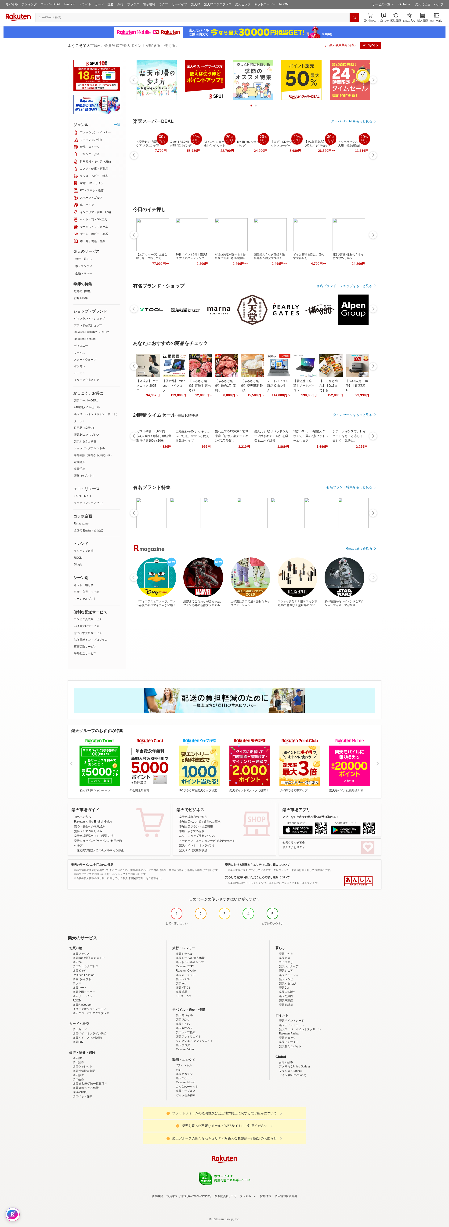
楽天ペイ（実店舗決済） (194, 850)
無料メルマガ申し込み (88, 831)
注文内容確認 (85, 850)
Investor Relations (199, 1196)
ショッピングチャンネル (89, 448)
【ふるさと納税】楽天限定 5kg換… (252, 385)
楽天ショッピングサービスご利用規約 (98, 840)
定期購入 (79, 462)
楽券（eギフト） (84, 475)
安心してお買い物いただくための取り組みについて (257, 877)
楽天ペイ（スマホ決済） (88, 1037)
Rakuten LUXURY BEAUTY (91, 332)
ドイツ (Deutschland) (292, 1075)
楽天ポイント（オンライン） (197, 845)
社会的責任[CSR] (225, 1196)
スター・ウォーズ (85, 359)
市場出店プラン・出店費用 (196, 826)
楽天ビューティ (289, 975)
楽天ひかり (183, 1019)
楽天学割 (79, 468)
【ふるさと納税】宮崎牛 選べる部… (200, 385)
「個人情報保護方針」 (133, 878)
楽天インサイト (289, 1042)
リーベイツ (179, 4)
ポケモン (79, 366)
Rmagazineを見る (359, 548)
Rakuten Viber (185, 1049)
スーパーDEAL (50, 4)
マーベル (79, 352)
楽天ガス (284, 958)
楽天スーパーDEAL (86, 400)
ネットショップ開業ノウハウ (197, 835)
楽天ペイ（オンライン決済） (91, 1033)
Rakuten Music (185, 1082)
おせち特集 (81, 298)
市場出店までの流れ (191, 831)
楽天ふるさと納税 (85, 441)
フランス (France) (290, 1071)
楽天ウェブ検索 (186, 1032)
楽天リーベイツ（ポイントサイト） (96, 414)
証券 (111, 4)
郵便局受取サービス (86, 626)
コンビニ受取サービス (88, 619)
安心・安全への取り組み (89, 826)
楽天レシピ (286, 979)
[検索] (354, 17)
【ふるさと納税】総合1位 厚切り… (225, 385)
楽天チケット (184, 1078)
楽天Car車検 (287, 992)
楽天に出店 (423, 4)
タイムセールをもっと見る (352, 415)
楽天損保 (78, 1075)
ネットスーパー (264, 4)
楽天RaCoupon (82, 1004)
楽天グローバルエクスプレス (91, 1013)
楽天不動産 (286, 1000)
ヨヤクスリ (286, 962)
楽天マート (80, 987)
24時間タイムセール (87, 407)
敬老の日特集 (82, 291)
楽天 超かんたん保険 (86, 1087)
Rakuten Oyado (186, 970)
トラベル (85, 4)
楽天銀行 (78, 1058)
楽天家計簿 (286, 1004)
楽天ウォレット (82, 1066)
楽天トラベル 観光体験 (190, 958)
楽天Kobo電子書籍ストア (89, 958)
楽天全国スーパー (84, 992)
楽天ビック (242, 4)
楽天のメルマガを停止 (110, 850)
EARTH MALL (83, 496)
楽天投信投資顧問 (84, 1071)
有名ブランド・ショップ (89, 318)
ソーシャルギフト (85, 598)
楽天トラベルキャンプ (190, 962)
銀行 (120, 4)
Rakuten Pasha (289, 1033)
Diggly (78, 564)
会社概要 (157, 1196)
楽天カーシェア (186, 975)
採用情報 (265, 1196)
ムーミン (79, 373)
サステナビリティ (293, 847)
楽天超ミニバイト (290, 1046)
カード (99, 4)
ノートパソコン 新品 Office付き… (277, 385)
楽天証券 (78, 1062)
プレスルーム (248, 1196)
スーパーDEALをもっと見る (351, 121)
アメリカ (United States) (294, 1066)
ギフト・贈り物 (84, 585)
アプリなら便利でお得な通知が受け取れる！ (310, 817)
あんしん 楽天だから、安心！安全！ (358, 881)
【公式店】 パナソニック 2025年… (147, 385)
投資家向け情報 (176, 1196)
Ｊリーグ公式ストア (86, 380)
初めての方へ (82, 817)
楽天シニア (286, 970)
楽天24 (195, 4)
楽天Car (284, 987)
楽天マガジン (184, 1074)
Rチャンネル (184, 1065)
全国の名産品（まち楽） (89, 530)
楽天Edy (78, 1042)
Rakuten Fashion (85, 339)
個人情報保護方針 (286, 1196)
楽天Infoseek (184, 1028)
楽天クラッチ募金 (293, 842)
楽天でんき (286, 953)
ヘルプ (438, 4)
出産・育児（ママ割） (88, 591)
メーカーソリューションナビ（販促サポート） (208, 840)
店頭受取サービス (85, 646)
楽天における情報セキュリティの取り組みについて (257, 864)
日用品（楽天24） (85, 428)
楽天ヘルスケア (289, 966)
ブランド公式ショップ (88, 325)
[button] (383, 17)
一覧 (117, 125)
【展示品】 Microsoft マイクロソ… (174, 385)
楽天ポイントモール (291, 1025)
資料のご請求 (212, 821)
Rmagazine (81, 523)
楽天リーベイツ (82, 996)
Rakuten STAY (185, 966)
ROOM (284, 4)
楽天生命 (78, 1079)
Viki (178, 1069)
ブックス (133, 4)
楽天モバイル (184, 1015)
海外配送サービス (85, 653)
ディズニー (81, 345)
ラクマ (163, 4)
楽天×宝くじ (184, 987)
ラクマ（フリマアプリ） (89, 503)
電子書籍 (149, 4)
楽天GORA (183, 979)
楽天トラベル (184, 953)
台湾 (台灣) (286, 1062)
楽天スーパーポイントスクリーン (300, 1029)
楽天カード (80, 1029)
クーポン (79, 421)
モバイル (12, 4)
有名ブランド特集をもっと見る (349, 487)
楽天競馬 (181, 992)
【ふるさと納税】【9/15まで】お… (328, 385)
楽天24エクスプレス (218, 4)
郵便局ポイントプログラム (91, 639)
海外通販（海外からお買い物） (93, 455)
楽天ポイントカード (291, 1020)
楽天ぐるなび (287, 983)
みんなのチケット (187, 1086)
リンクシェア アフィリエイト (194, 1040)
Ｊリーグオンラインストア (89, 1009)
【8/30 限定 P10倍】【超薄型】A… (357, 385)
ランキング (29, 4)
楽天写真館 (286, 996)
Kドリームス (184, 996)
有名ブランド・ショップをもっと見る (344, 286)
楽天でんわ (183, 1024)
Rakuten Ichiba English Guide (93, 821)
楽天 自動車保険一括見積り (90, 1083)
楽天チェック (287, 1037)
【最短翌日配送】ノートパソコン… (304, 385)
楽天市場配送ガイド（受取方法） (95, 835)
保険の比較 (80, 1092)
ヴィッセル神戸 (186, 1095)
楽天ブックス (81, 953)
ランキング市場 (84, 551)
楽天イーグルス (186, 1090)
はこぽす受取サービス (88, 633)
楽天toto (181, 983)
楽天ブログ (183, 1045)
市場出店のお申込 (190, 821)
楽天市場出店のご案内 (193, 817)
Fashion (69, 4)
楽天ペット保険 (82, 1096)
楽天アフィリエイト (188, 1036)
